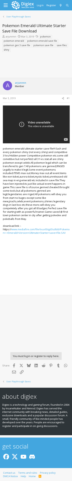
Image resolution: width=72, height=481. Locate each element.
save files (62, 45)
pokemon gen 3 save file (17, 45)
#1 (68, 98)
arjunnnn (10, 36)
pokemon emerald (14, 40)
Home (32, 476)
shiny (6, 49)
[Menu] (5, 5)
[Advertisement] (36, 66)
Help (23, 476)
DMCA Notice (10, 476)
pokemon (45, 36)
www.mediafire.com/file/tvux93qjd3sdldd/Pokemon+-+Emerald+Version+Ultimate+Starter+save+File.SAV (36, 231)
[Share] (62, 98)
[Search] (67, 5)
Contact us (9, 472)
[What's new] (61, 5)
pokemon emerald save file (42, 40)
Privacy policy (48, 472)
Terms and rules (27, 472)
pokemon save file (43, 45)
